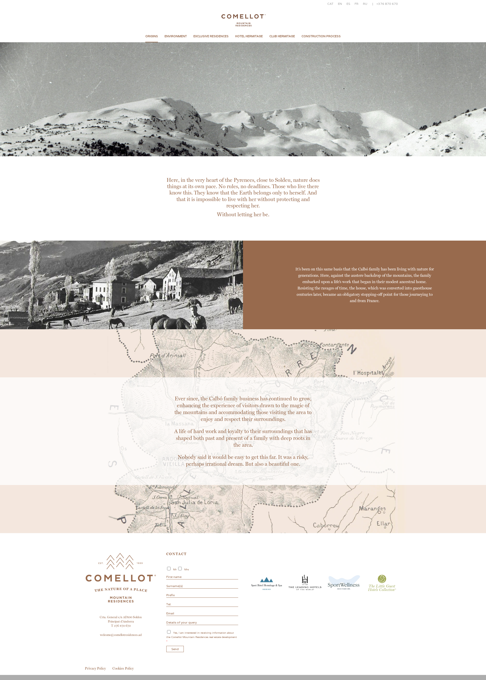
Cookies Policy (123, 668)
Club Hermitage (282, 36)
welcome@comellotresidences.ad (121, 635)
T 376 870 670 (121, 626)
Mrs (186, 569)
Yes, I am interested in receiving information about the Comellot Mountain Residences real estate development (201, 637)
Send (175, 649)
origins (151, 36)
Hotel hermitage (249, 36)
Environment (176, 36)
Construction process (321, 36)
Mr (175, 569)
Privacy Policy (95, 668)
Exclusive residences (211, 36)
